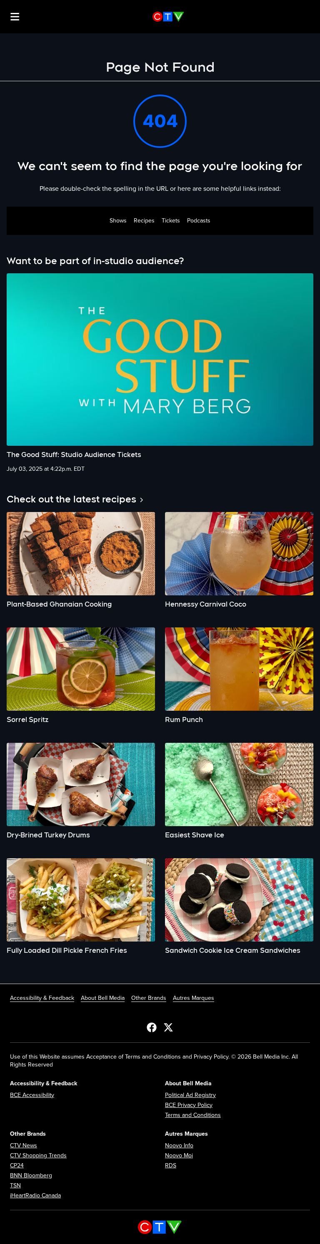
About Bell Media (103, 998)
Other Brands (148, 998)
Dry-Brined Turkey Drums (48, 835)
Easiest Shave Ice (194, 835)
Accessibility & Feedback (42, 998)
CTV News (23, 1145)
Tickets (171, 220)
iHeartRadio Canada (35, 1195)
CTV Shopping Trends (38, 1155)
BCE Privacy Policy (188, 1105)
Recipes (144, 220)
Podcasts (198, 220)
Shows (118, 220)
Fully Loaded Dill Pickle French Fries (67, 950)
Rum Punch (184, 720)
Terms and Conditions (193, 1115)
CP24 (17, 1165)
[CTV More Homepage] (168, 17)
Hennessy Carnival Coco (205, 604)
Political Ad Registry (190, 1095)
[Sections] (15, 16)
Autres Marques (193, 998)
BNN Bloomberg (31, 1175)
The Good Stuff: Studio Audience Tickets (74, 455)
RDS (170, 1165)
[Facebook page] (152, 1027)
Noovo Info (179, 1145)
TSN (15, 1185)
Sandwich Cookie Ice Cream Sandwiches (232, 950)
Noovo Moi (179, 1155)
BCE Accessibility (32, 1095)
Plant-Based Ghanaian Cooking (59, 604)
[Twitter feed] (168, 1027)
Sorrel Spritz (27, 720)
